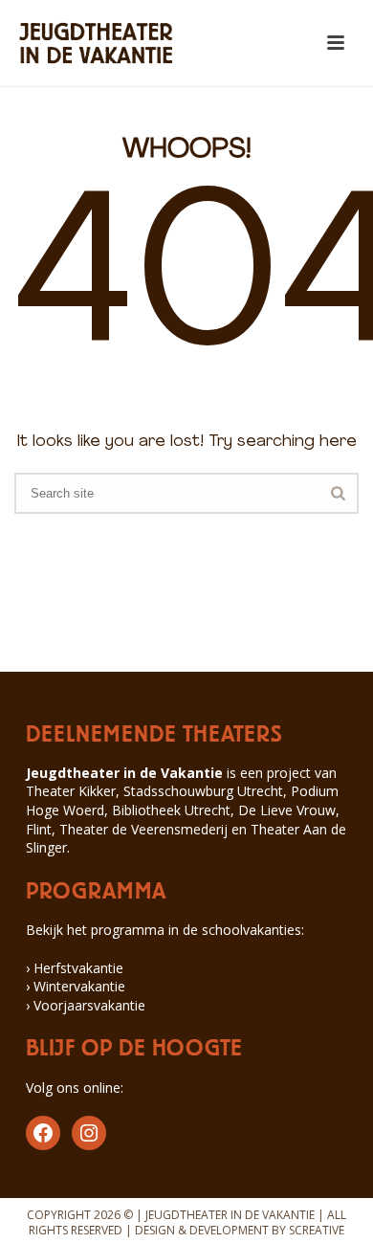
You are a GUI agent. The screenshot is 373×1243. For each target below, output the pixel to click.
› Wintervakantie (75, 986)
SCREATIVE (316, 1230)
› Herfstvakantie (74, 968)
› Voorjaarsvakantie (85, 1005)
